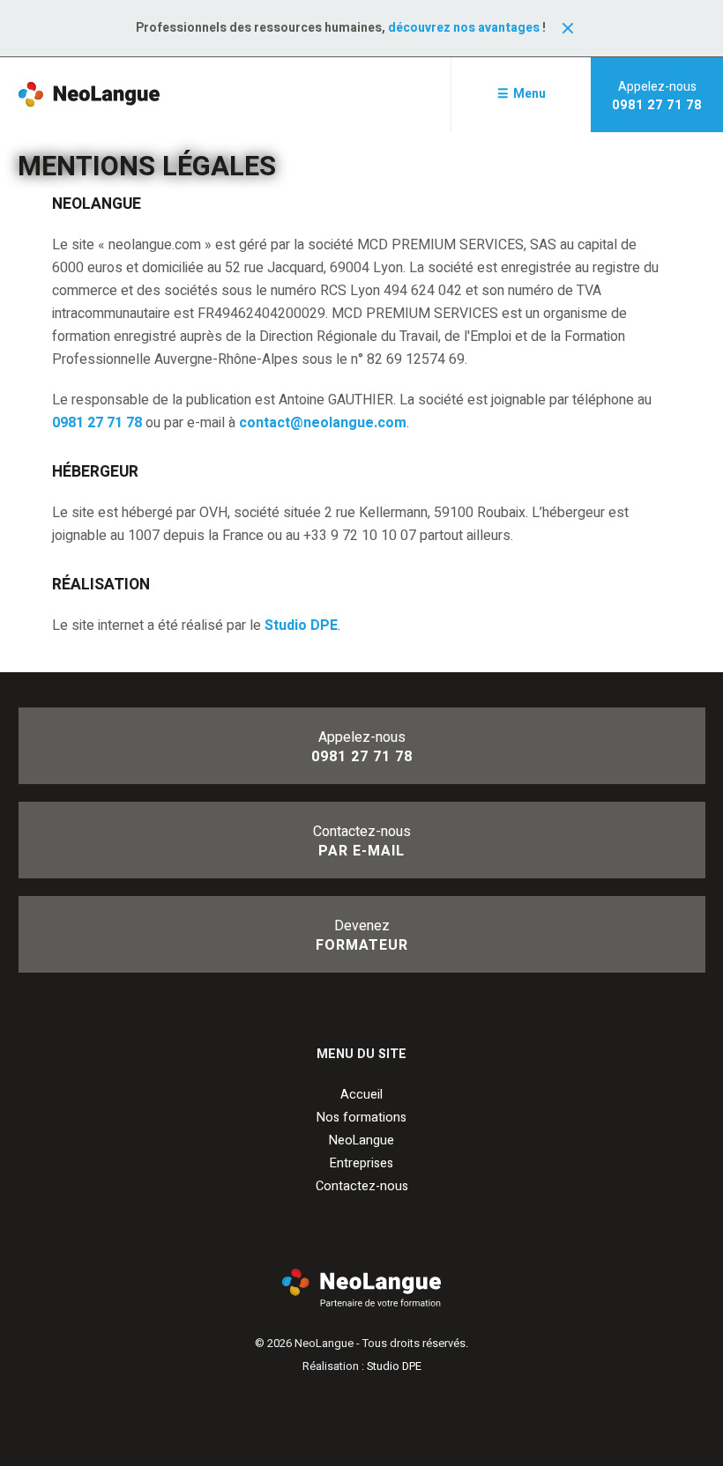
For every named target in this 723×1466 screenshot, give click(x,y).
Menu (529, 94)
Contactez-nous (362, 841)
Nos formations (361, 1117)
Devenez (362, 935)
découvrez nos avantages (464, 28)
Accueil (361, 1094)
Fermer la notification (567, 28)
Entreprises (361, 1163)
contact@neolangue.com (322, 422)
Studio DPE (301, 625)
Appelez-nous (657, 96)
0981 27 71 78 (97, 422)
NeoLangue (361, 1140)
